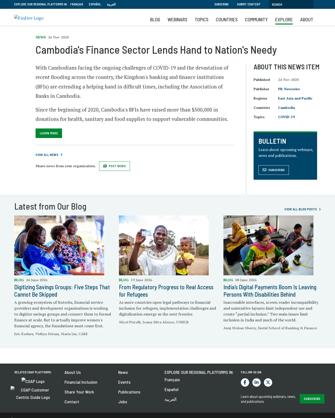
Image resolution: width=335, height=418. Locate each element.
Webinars (177, 19)
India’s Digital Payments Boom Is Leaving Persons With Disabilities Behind (269, 290)
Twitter (268, 382)
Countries (227, 19)
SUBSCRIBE (312, 398)
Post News (117, 166)
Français (76, 4)
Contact (71, 401)
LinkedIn (256, 382)
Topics (201, 19)
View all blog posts (300, 209)
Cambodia (286, 107)
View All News (47, 154)
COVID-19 (286, 116)
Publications (129, 391)
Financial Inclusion (80, 382)
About (306, 19)
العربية (111, 4)
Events (124, 382)
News (123, 372)
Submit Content (249, 4)
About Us (72, 372)
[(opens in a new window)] (33, 380)
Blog (155, 19)
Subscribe (221, 4)
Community (256, 19)
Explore (284, 19)
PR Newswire (289, 89)
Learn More (49, 133)
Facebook (245, 382)
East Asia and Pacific (295, 98)
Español (95, 4)
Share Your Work (79, 391)
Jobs (122, 401)
